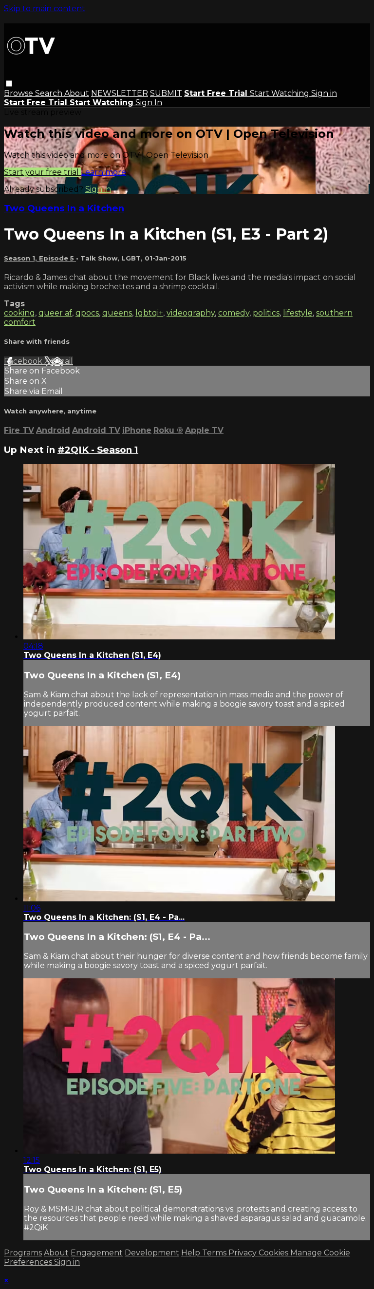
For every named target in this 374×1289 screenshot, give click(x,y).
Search (49, 93)
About (76, 93)
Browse (19, 93)
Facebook (24, 361)
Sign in (324, 93)
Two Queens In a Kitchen (64, 208)
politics (266, 313)
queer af (55, 313)
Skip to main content (44, 8)
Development (152, 1252)
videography (191, 313)
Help (191, 1252)
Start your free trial (42, 172)
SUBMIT (166, 93)
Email (62, 361)
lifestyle (298, 313)
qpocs (87, 313)
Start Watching (280, 93)
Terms (215, 1252)
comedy (233, 313)
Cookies (274, 1252)
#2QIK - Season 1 (97, 449)
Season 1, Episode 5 (40, 258)
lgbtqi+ (149, 313)
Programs (23, 1252)
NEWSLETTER (119, 93)
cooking (19, 313)
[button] (9, 83)
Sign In (148, 102)
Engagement (97, 1252)
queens (117, 313)
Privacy (243, 1252)
